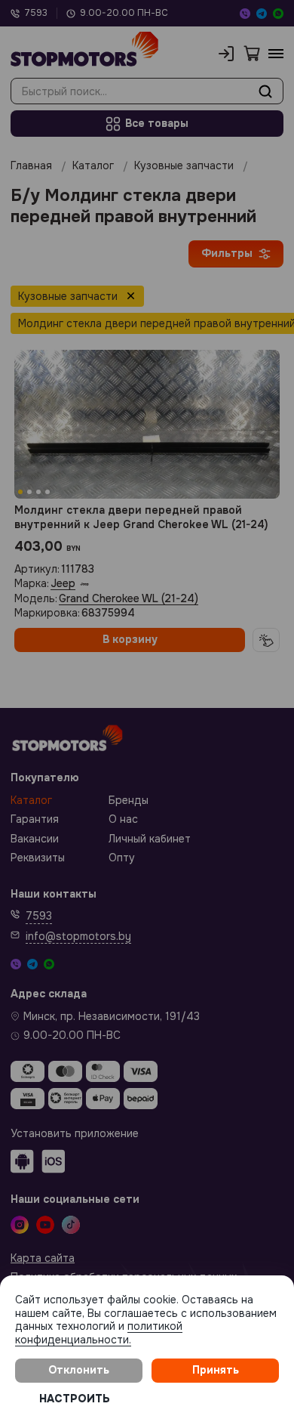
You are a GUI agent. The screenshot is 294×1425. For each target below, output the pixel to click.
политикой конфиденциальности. (98, 1332)
